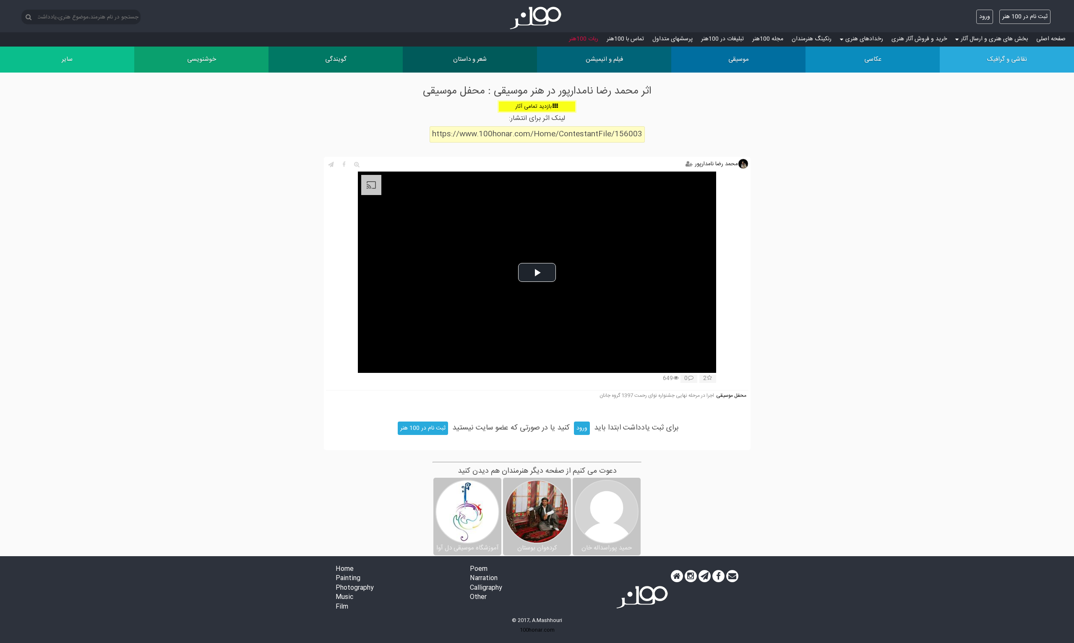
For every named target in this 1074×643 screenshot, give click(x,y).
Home (345, 569)
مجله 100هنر (767, 39)
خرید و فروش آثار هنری (919, 39)
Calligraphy (486, 588)
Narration (484, 578)
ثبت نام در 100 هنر (1025, 17)
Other (478, 597)
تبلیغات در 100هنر (722, 39)
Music (344, 597)
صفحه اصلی (1051, 39)
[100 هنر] (537, 18)
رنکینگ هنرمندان (812, 39)
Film (342, 607)
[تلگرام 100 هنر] (705, 576)
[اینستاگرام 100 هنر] (691, 576)
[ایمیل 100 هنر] (732, 576)
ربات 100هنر (583, 39)
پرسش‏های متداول (672, 39)
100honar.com (537, 630)
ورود (984, 17)
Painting (348, 578)
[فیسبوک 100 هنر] (718, 576)
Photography (355, 588)
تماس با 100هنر (625, 39)
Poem (478, 569)
